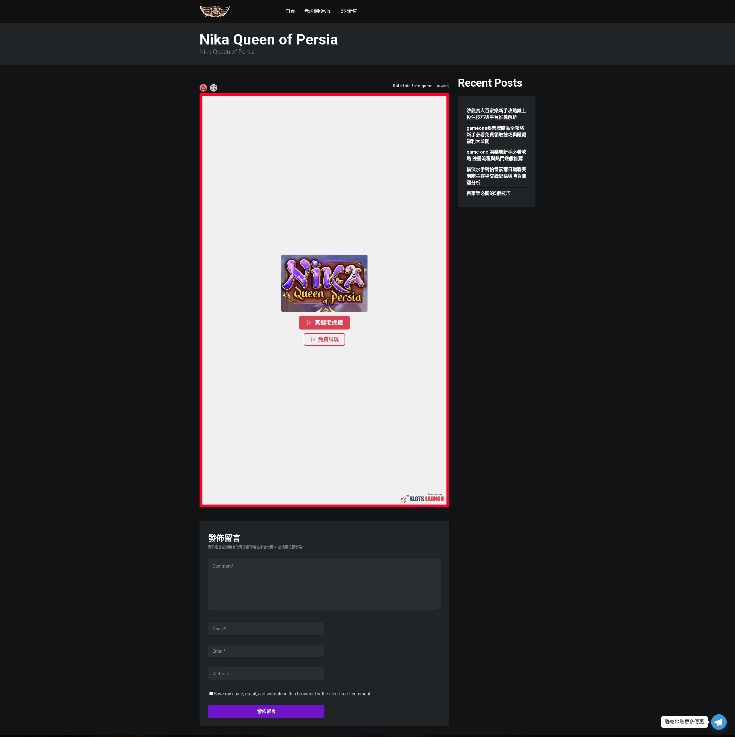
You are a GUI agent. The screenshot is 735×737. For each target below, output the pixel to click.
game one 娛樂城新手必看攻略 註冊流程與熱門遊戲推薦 (496, 155)
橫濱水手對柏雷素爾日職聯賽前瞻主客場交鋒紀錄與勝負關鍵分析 (496, 176)
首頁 (290, 11)
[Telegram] (719, 722)
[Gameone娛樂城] (215, 9)
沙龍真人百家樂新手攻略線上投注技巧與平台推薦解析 (496, 114)
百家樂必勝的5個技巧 (488, 193)
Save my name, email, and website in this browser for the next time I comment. (292, 694)
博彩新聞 (348, 11)
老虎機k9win (317, 11)
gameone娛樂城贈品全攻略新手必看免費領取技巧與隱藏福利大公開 (496, 134)
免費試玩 (328, 339)
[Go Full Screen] (213, 88)
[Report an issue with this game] (203, 88)
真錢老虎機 (328, 322)
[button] (324, 283)
